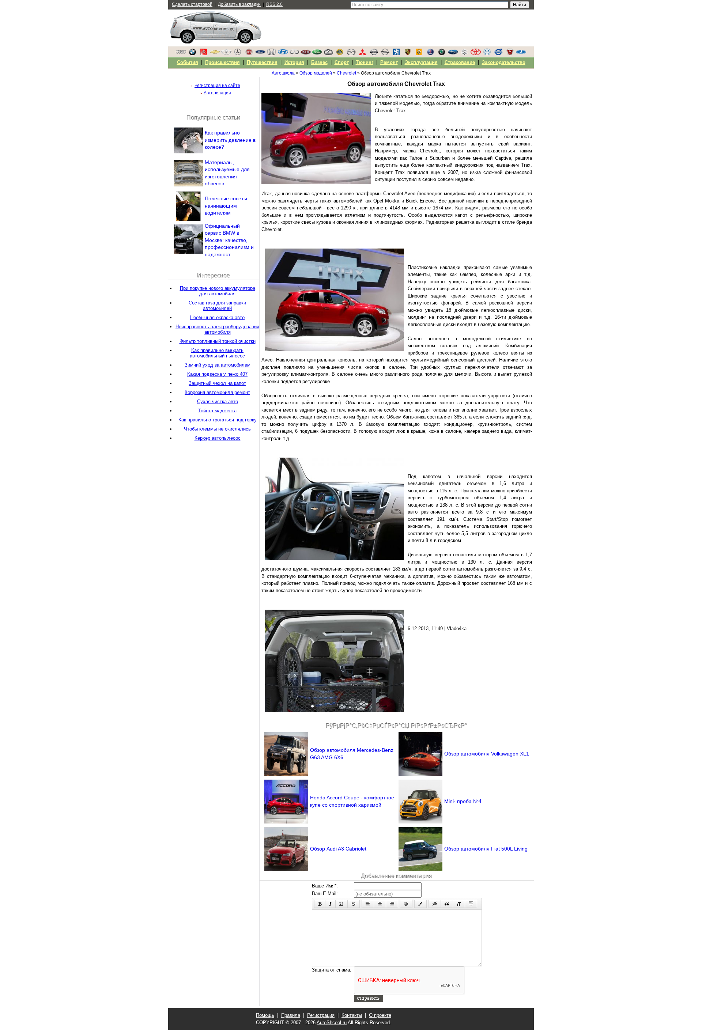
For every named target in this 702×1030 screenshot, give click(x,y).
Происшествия (222, 62)
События (187, 62)
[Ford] (260, 53)
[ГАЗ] (510, 53)
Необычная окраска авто (217, 317)
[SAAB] (430, 53)
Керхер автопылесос (218, 438)
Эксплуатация (421, 62)
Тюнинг (364, 62)
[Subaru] (453, 53)
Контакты (351, 1015)
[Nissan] (374, 53)
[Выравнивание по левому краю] (368, 904)
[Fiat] (249, 53)
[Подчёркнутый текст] (341, 904)
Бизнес (319, 62)
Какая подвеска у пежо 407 (217, 374)
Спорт (342, 62)
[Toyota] (476, 53)
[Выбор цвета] (420, 904)
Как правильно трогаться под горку (217, 420)
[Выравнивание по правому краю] (392, 904)
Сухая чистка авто (217, 401)
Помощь (265, 1015)
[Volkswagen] (487, 53)
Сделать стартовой (192, 4)
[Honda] (272, 53)
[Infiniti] (294, 53)
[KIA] (306, 53)
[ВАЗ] (521, 53)
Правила (290, 1015)
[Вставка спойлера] (471, 904)
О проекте (380, 1015)
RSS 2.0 (274, 4)
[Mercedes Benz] (238, 53)
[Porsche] (408, 53)
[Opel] (385, 53)
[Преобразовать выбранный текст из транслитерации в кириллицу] (459, 904)
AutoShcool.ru (332, 1022)
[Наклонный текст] (330, 904)
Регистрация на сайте (217, 85)
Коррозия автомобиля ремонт (217, 392)
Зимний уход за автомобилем (217, 365)
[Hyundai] (283, 53)
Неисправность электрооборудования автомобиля (217, 329)
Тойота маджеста (217, 410)
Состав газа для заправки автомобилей (217, 305)
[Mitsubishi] (362, 53)
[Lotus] (340, 53)
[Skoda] (442, 53)
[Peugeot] (396, 53)
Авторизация (217, 92)
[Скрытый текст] (435, 904)
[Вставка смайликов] (406, 904)
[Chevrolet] (215, 53)
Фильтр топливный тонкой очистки (218, 341)
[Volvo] (498, 53)
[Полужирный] (319, 904)
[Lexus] (328, 53)
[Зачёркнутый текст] (353, 904)
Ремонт (389, 62)
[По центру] (380, 904)
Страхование (460, 62)
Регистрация (321, 1015)
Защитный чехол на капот (217, 383)
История (294, 62)
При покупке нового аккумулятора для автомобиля (217, 290)
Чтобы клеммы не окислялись (217, 429)
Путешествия (262, 62)
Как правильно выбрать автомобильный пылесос (217, 353)
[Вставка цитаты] (447, 904)
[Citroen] (204, 53)
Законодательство (503, 62)
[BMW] (192, 53)
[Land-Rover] (317, 53)
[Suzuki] (464, 53)
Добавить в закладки (239, 4)
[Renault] (419, 53)
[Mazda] (351, 53)
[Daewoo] (226, 53)
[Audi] (181, 53)
